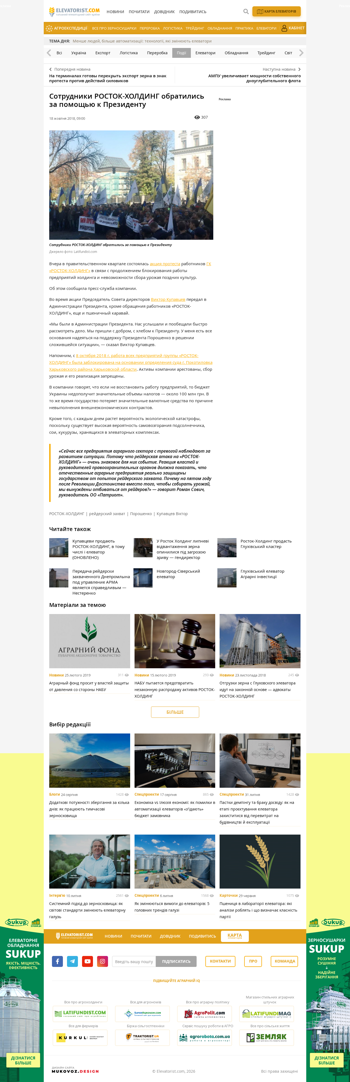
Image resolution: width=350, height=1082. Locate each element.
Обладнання (220, 28)
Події (181, 52)
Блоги (54, 794)
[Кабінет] (253, 936)
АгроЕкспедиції (70, 28)
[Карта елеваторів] (235, 936)
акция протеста (165, 263)
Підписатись (176, 961)
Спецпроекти (147, 794)
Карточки (229, 895)
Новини (56, 675)
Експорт (102, 52)
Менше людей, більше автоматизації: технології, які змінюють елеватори (142, 41)
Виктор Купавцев (168, 299)
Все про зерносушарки (114, 28)
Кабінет (296, 27)
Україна (78, 52)
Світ (288, 52)
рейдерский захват (107, 513)
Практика (244, 28)
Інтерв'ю (57, 895)
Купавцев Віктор (172, 513)
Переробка (150, 28)
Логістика (172, 28)
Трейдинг (195, 28)
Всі (59, 52)
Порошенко (141, 513)
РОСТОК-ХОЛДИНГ (66, 513)
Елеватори (266, 28)
